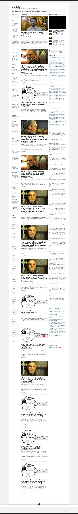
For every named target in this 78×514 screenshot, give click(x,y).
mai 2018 (13, 235)
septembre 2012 (14, 337)
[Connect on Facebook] (58, 347)
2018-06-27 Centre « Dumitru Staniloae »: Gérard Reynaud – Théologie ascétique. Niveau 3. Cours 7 (57, 336)
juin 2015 (13, 284)
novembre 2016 (14, 264)
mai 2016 (13, 270)
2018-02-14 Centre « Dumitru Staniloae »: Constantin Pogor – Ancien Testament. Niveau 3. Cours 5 (34, 33)
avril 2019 (13, 220)
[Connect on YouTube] (60, 347)
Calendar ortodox (14, 144)
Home (13, 11)
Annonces (13, 49)
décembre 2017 (14, 244)
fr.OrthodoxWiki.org (15, 102)
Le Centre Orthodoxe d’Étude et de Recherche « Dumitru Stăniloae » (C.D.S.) (15, 34)
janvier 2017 (14, 261)
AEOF (12, 69)
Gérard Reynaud (23, 73)
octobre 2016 (14, 266)
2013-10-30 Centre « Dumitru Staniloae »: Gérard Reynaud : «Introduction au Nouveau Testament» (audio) (33, 379)
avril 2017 (13, 255)
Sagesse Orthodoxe (14, 123)
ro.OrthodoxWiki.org (15, 195)
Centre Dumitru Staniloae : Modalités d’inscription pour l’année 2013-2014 (31, 447)
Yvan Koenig (58, 198)
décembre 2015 (14, 279)
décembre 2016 (14, 262)
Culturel (13, 63)
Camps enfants (14, 59)
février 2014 (13, 308)
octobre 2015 (14, 283)
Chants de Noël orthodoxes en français (58, 139)
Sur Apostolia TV (37, 11)
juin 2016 (13, 268)
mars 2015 (13, 290)
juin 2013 (13, 321)
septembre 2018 (14, 231)
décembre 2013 (14, 312)
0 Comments (31, 36)
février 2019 (13, 224)
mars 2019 (13, 222)
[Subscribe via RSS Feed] (53, 347)
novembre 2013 (14, 314)
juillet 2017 (13, 250)
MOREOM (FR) (14, 106)
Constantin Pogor (23, 36)
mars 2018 (13, 239)
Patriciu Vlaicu (14, 26)
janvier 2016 (14, 277)
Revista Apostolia (14, 183)
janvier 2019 (14, 226)
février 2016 (13, 275)
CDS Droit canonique (15, 73)
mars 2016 (13, 273)
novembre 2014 (14, 297)
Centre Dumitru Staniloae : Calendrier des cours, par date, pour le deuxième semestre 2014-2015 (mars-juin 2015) (34, 104)
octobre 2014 (14, 299)
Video (12, 58)
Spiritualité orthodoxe (15, 131)
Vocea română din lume (15, 201)
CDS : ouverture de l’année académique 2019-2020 (57, 57)
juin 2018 (13, 233)
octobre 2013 (14, 316)
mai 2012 (13, 339)
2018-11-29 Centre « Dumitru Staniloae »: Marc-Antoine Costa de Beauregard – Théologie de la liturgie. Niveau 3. (56, 118)
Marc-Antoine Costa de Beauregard (15, 29)
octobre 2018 (14, 230)
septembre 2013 (14, 317)
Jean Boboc (16, 37)
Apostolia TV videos (28, 11)
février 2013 (13, 328)
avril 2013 (13, 325)
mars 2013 (13, 327)
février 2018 (13, 241)
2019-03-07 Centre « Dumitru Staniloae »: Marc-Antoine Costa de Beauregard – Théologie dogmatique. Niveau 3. (57, 81)
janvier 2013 (14, 330)
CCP (18, 42)
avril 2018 (13, 237)
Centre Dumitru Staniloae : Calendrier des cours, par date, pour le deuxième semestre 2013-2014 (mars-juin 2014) (34, 345)
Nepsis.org (13, 180)
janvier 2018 (14, 242)
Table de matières (43, 11)
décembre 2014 (14, 295)
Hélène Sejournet (14, 38)
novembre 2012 (14, 334)
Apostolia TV (16, 7)
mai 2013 (13, 323)
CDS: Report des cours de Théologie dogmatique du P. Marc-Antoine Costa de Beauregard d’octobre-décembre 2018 (57, 125)
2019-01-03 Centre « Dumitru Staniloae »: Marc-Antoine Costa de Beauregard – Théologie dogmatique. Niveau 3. (57, 104)
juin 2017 (13, 252)
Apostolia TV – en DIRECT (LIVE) (19, 11)
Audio (13, 54)
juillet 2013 (13, 319)
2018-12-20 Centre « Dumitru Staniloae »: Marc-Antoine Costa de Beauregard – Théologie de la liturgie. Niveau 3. (56, 111)
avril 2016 (13, 272)
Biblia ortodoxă (14, 140)
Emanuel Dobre (16, 41)
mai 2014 (13, 303)
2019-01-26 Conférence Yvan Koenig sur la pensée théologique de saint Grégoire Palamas (57, 332)
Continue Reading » (24, 45)
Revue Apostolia (14, 112)
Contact (33, 11)
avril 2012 (13, 341)
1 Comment (31, 313)
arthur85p (13, 43)
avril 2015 (13, 288)
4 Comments (31, 246)
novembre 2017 (14, 246)
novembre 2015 (14, 281)
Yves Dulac (13, 22)
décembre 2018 (14, 228)
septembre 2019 (14, 217)
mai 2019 (13, 219)
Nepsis (15, 28)
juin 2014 (13, 301)
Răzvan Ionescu (14, 24)
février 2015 (13, 292)
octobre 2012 (14, 336)
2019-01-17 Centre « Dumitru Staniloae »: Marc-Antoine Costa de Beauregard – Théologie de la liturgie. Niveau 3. (56, 99)
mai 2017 (13, 253)
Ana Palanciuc (15, 44)
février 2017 (13, 259)
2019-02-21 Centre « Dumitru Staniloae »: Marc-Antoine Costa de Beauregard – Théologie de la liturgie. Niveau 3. (56, 85)
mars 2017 (13, 257)
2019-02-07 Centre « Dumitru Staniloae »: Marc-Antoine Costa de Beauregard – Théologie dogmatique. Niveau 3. (57, 92)
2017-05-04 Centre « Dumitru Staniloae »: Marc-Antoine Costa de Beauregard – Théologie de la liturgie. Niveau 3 (57, 307)
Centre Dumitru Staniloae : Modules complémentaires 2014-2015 (30, 311)
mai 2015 (13, 286)
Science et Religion (15, 129)
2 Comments (30, 417)
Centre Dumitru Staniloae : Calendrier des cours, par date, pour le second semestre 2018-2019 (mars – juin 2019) (57, 76)
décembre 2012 (14, 332)
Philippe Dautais (14, 25)
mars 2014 (13, 306)
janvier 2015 (14, 294)
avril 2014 (13, 305)
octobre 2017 (14, 248)
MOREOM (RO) (14, 174)
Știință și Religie (14, 199)
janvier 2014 (14, 310)
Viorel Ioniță (16, 23)
